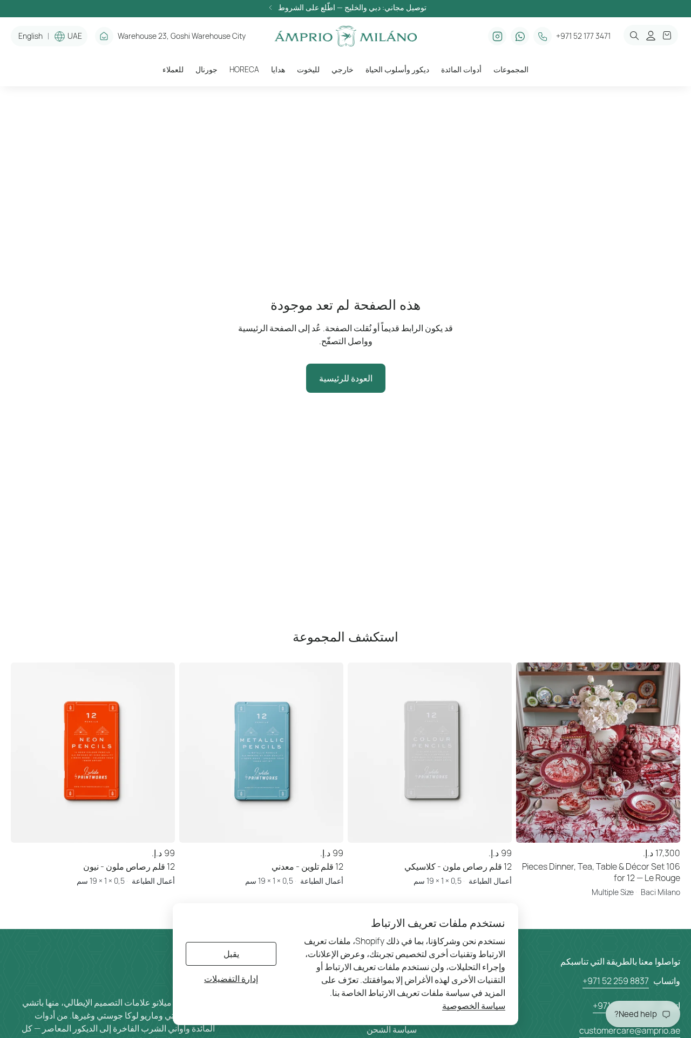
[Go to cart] (667, 35)
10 (590, 842)
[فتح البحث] (634, 35)
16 (637, 842)
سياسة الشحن (392, 1029)
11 (598, 842)
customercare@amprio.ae (629, 1030)
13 (614, 842)
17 (645, 842)
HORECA (244, 69)
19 (661, 842)
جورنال (206, 69)
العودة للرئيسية (345, 378)
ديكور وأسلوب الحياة (397, 69)
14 (621, 842)
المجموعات (511, 69)
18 (652, 842)
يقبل (231, 954)
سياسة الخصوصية (473, 1006)
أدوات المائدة (461, 69)
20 (668, 842)
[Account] (651, 35)
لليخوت (308, 69)
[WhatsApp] (520, 36)
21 (676, 842)
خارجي (342, 69)
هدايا (278, 69)
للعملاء (173, 69)
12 (605, 842)
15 (629, 842)
